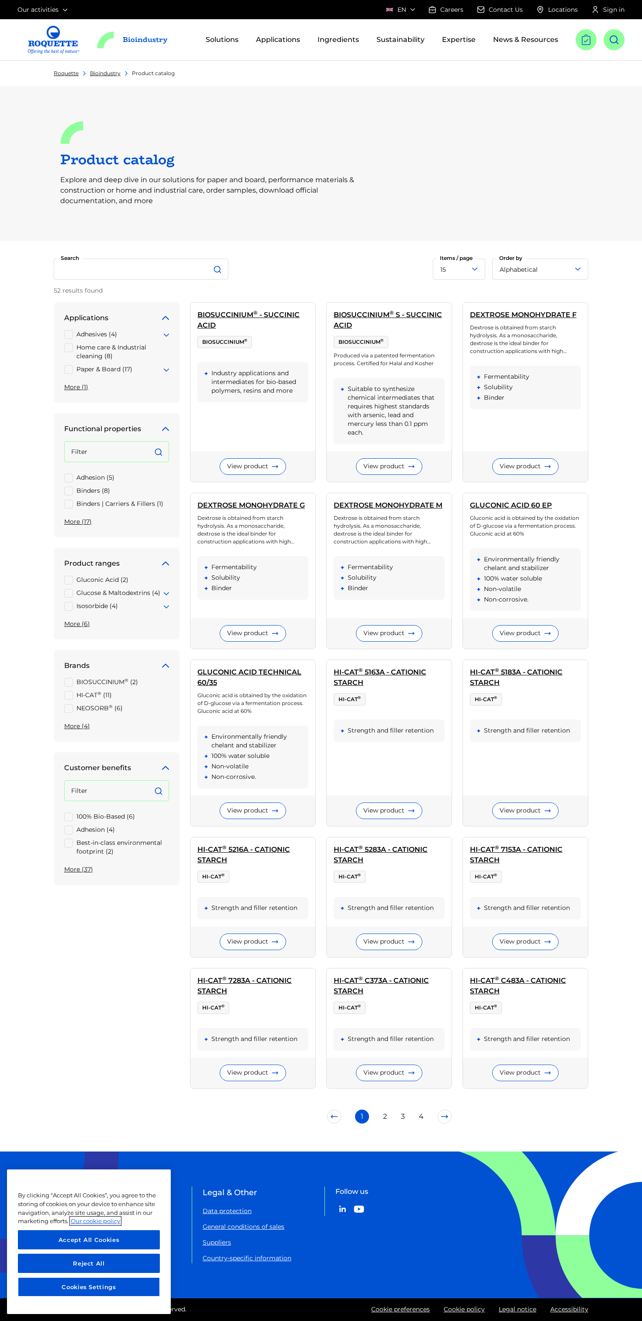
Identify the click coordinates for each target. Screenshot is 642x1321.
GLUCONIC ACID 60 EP (511, 505)
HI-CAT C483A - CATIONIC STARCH (518, 985)
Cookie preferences (400, 1309)
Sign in (614, 9)
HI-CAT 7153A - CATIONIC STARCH (516, 854)
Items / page (456, 258)
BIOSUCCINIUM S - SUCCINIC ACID (388, 319)
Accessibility (569, 1309)
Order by (510, 258)
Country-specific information (247, 1258)
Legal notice (517, 1309)
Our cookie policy (95, 1220)
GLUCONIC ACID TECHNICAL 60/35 (249, 677)
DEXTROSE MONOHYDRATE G (251, 505)
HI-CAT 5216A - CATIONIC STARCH (243, 854)
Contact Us (506, 10)
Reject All (89, 1263)
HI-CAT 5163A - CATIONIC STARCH (380, 677)
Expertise (459, 39)
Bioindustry (105, 73)
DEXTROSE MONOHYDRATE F (523, 315)
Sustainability (400, 39)
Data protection (227, 1211)
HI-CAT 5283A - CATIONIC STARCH (381, 854)
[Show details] (166, 334)
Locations (563, 10)
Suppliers (217, 1242)
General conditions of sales (243, 1227)
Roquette (66, 73)
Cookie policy (464, 1309)
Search (70, 258)
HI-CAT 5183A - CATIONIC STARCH (516, 677)
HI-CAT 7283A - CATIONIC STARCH (244, 985)
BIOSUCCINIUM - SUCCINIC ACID (248, 319)
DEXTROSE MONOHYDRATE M (388, 505)
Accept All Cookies (89, 1239)
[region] (89, 1241)
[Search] (218, 269)
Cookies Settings (89, 1286)
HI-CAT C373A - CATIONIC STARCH (381, 985)
